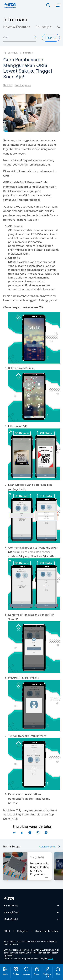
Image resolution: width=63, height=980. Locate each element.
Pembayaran (23, 85)
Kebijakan (22, 931)
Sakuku (7, 85)
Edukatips (43, 27)
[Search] (48, 5)
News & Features (16, 27)
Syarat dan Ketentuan (47, 931)
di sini (50, 958)
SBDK (7, 931)
